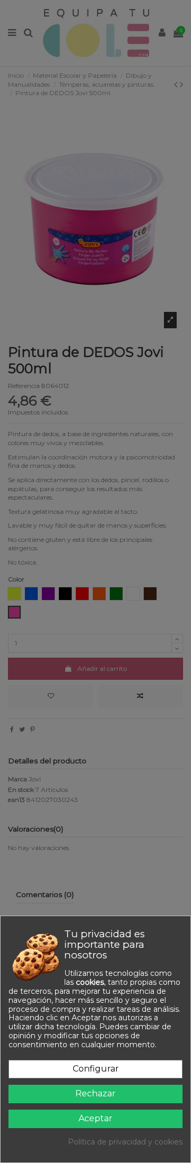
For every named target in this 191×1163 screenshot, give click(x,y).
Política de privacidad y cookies (125, 1142)
